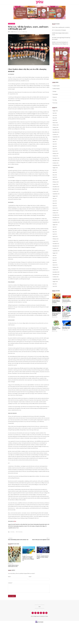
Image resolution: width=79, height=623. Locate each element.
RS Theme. (46, 616)
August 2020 (55, 281)
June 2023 (55, 200)
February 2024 (56, 182)
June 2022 (55, 229)
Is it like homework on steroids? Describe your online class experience (66, 315)
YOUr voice (55, 102)
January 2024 (55, 184)
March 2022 (55, 236)
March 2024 (55, 179)
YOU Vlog (55, 100)
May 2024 (55, 174)
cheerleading (12, 531)
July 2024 (55, 170)
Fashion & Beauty (56, 88)
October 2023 (55, 191)
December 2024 (56, 158)
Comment (10, 582)
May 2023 (55, 203)
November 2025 (56, 132)
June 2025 (55, 144)
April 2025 (55, 148)
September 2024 (56, 165)
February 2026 (56, 125)
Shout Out (55, 97)
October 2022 (55, 219)
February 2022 (56, 238)
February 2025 (55, 153)
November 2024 (56, 160)
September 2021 (56, 250)
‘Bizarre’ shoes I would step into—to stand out (61, 27)
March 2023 (55, 208)
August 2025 (55, 139)
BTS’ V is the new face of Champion (59, 30)
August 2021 (55, 253)
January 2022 (55, 241)
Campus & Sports (11, 23)
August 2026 (55, 110)
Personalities (55, 94)
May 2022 (55, 231)
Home (39, 606)
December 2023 (56, 186)
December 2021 (56, 243)
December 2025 (56, 129)
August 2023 (55, 196)
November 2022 (56, 217)
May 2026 (55, 117)
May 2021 (55, 260)
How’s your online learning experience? (66, 301)
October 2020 (55, 276)
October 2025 (55, 134)
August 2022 (55, 224)
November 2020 (56, 274)
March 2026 (55, 122)
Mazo (15, 521)
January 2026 (55, 127)
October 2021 (55, 248)
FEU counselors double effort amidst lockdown (56, 328)
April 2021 (55, 262)
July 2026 (55, 113)
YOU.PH (12, 31)
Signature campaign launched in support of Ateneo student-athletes (43, 557)
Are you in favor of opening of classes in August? (56, 301)
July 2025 (54, 141)
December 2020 (56, 272)
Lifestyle (54, 91)
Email (30, 576)
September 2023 (56, 193)
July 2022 (55, 227)
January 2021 (55, 269)
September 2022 (56, 222)
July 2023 (54, 198)
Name (9, 576)
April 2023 (55, 205)
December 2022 (56, 215)
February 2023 (55, 210)
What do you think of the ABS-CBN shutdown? (56, 314)
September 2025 (56, 136)
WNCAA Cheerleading (19, 531)
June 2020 (55, 286)
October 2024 (55, 163)
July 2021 (54, 255)
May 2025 (55, 146)
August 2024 (55, 167)
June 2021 (55, 257)
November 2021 (56, 246)
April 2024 (55, 177)
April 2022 (55, 234)
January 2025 (55, 155)
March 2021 (55, 264)
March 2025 (55, 151)
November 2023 (56, 189)
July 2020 (55, 284)
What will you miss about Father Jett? (66, 328)
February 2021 (55, 267)
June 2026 (55, 115)
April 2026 (55, 120)
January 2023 (55, 212)
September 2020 (56, 279)
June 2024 (55, 172)
